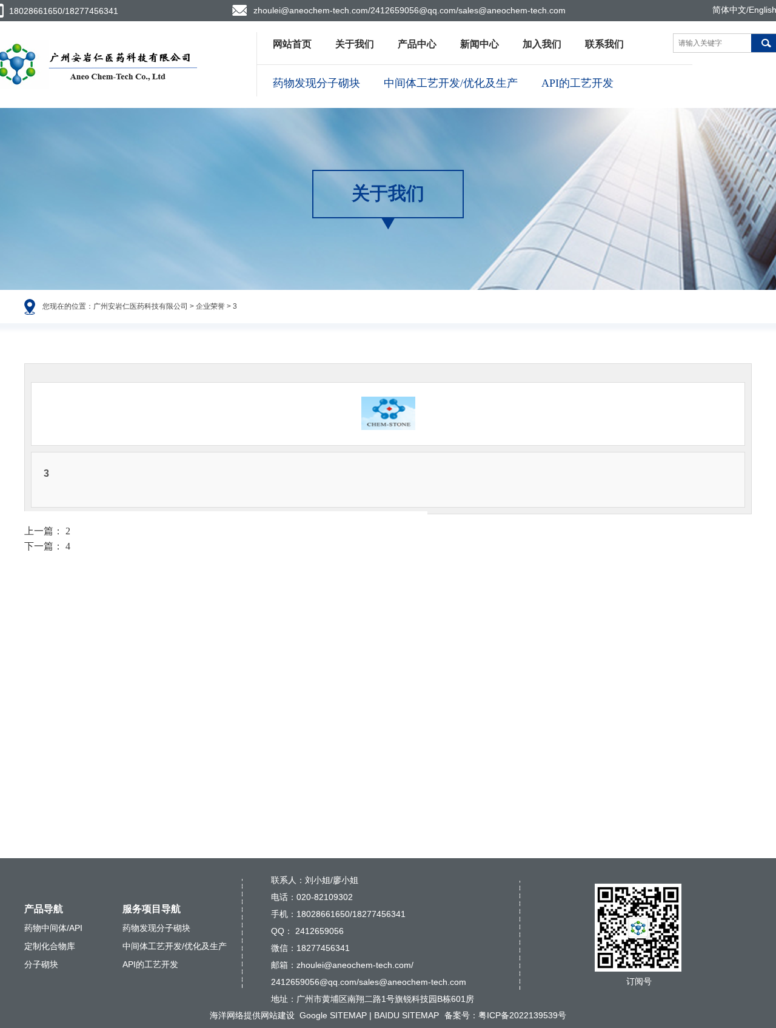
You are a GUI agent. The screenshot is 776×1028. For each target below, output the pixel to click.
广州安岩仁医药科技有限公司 (140, 306)
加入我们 (542, 44)
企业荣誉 (210, 306)
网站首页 (292, 44)
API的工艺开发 (577, 83)
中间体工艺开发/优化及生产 (451, 83)
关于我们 (354, 44)
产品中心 (417, 44)
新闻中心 (479, 44)
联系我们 (604, 44)
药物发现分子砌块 (316, 83)
